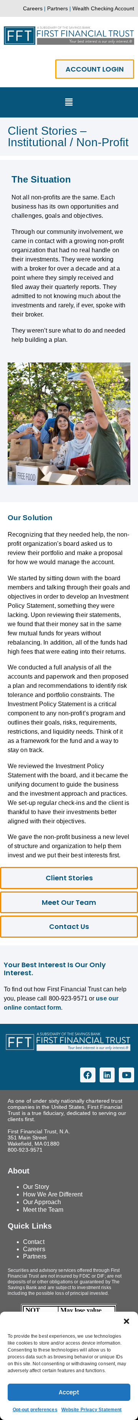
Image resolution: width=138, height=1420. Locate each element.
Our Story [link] (36, 1186)
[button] (126, 1321)
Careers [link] (33, 8)
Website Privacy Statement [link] (91, 1409)
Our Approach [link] (42, 1202)
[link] (69, 35)
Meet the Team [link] (43, 1209)
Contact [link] (33, 1242)
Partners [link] (57, 8)
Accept (69, 1392)
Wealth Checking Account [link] (103, 8)
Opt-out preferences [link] (35, 1409)
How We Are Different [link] (52, 1194)
